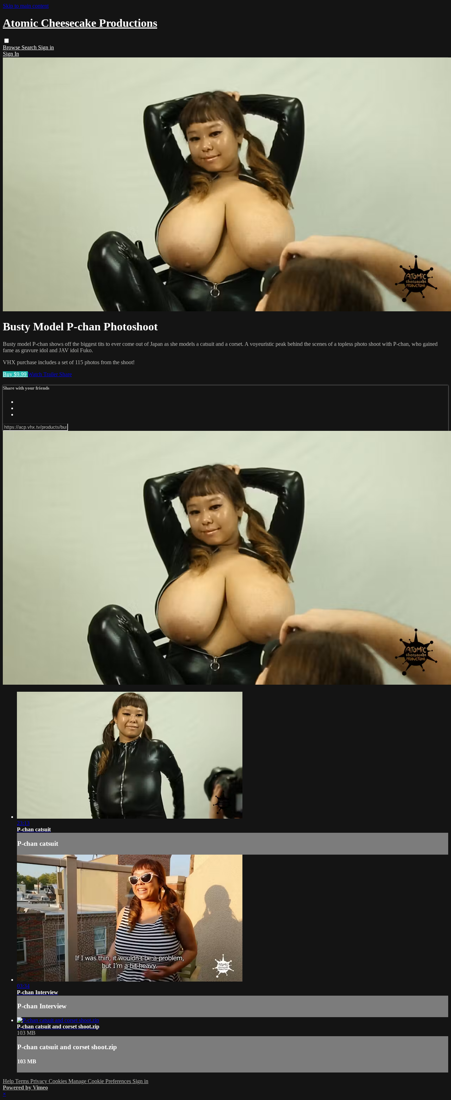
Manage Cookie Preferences (100, 1081)
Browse (12, 47)
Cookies (58, 1081)
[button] (6, 40)
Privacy (39, 1081)
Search (29, 47)
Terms (22, 1081)
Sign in (46, 47)
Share (65, 374)
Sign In (11, 54)
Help (9, 1081)
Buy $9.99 (15, 374)
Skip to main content (26, 6)
